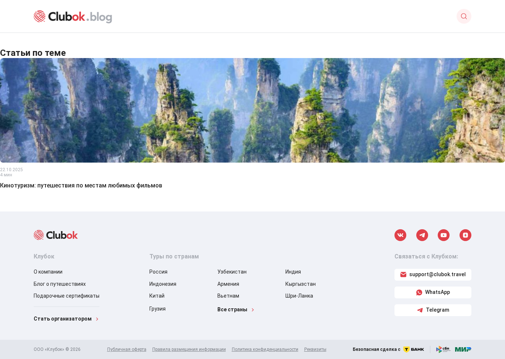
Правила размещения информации (189, 349)
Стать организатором (63, 319)
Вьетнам (228, 296)
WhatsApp (437, 292)
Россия (158, 272)
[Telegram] (422, 235)
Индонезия (162, 284)
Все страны (232, 309)
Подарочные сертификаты (66, 296)
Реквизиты (315, 349)
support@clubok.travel (437, 274)
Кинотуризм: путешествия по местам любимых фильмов (81, 185)
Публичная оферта (126, 349)
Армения (228, 284)
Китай (157, 296)
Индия (293, 272)
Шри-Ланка (299, 296)
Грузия (157, 309)
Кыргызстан (300, 284)
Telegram (437, 310)
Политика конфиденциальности (265, 349)
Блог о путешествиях (60, 284)
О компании (48, 272)
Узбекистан (232, 272)
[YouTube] (444, 235)
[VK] (400, 235)
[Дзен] (465, 235)
